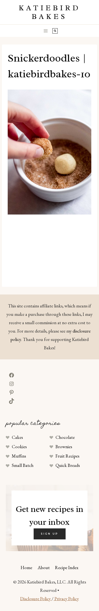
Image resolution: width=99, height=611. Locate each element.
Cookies (19, 447)
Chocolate (65, 437)
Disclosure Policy (36, 599)
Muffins (19, 456)
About (44, 568)
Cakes (17, 437)
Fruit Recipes (67, 456)
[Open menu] (45, 30)
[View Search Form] (55, 31)
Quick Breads (68, 465)
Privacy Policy (66, 599)
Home (26, 568)
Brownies (64, 447)
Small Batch (22, 465)
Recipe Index (66, 568)
